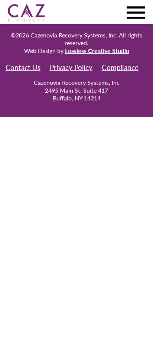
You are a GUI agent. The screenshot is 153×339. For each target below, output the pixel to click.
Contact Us (23, 67)
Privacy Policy (71, 67)
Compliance (120, 67)
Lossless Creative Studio (97, 50)
